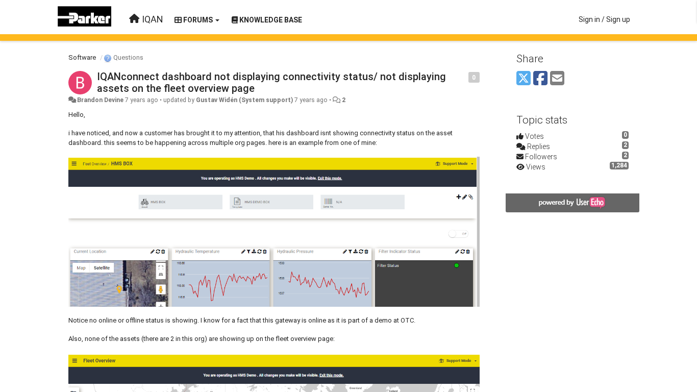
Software (82, 57)
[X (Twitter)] (523, 79)
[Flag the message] (463, 77)
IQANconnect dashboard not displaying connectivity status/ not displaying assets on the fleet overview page (271, 82)
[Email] (557, 79)
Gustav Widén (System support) (244, 100)
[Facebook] (540, 79)
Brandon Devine (100, 100)
